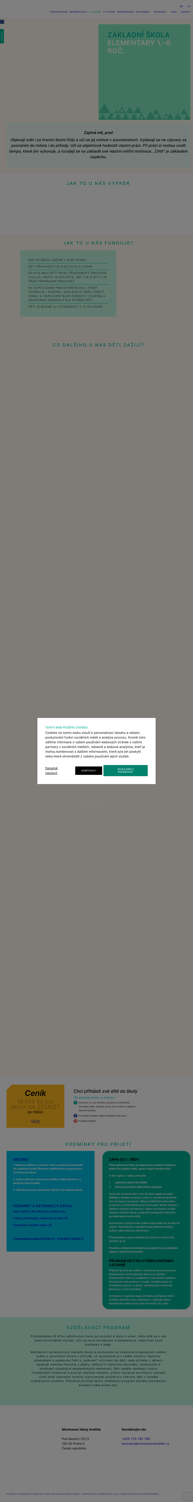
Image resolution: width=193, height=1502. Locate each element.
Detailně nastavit (51, 770)
